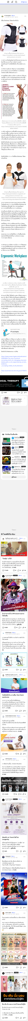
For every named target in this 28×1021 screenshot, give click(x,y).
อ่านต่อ (14, 567)
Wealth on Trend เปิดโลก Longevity (10, 838)
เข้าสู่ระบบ (24, 2)
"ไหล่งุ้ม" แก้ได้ (7, 558)
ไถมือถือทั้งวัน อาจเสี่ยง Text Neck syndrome (13, 696)
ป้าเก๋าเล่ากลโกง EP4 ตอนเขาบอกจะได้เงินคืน (13, 615)
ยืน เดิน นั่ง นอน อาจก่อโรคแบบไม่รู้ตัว (14, 1004)
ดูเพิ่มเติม (19, 624)
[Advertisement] (14, 9)
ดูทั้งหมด (14, 477)
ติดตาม (13, 15)
